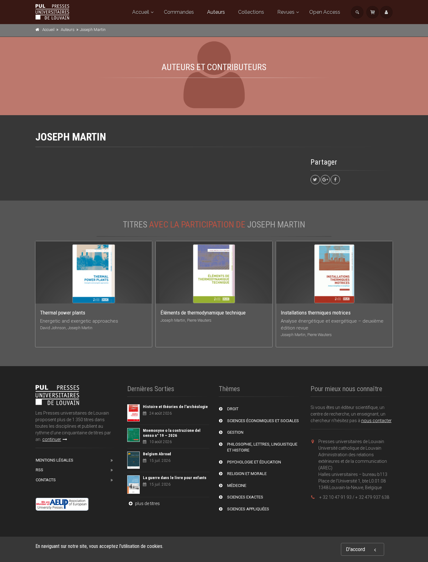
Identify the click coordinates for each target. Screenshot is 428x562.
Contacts (46, 480)
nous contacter (376, 420)
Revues (286, 12)
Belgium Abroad (157, 454)
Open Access (324, 12)
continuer (51, 439)
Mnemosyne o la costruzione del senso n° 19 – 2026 (172, 433)
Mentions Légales (54, 460)
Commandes (179, 12)
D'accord (355, 549)
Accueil (140, 12)
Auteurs (216, 12)
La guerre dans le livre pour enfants (174, 477)
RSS (39, 469)
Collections (251, 12)
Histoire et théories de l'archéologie (175, 406)
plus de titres (147, 503)
